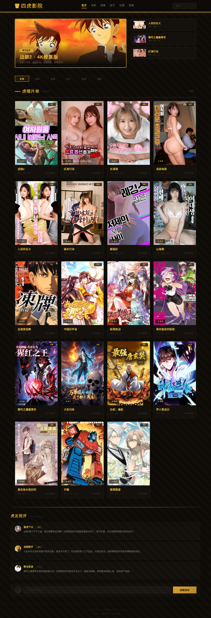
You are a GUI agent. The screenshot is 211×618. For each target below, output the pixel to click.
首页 (84, 5)
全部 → (192, 91)
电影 (93, 5)
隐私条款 (105, 614)
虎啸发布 (185, 590)
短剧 (131, 5)
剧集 (103, 5)
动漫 (122, 5)
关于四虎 (95, 614)
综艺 (112, 5)
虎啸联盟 (116, 614)
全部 (22, 79)
